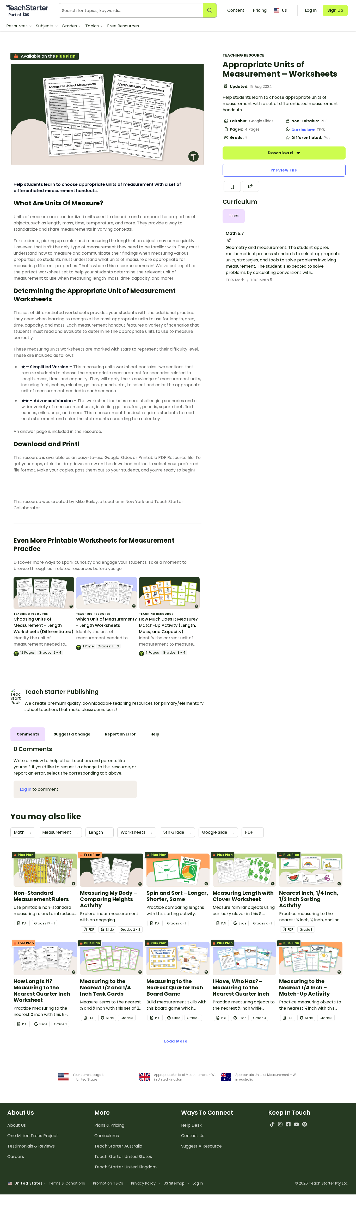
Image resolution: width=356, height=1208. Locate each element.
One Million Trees (32, 1136)
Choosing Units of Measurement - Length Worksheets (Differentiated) (43, 625)
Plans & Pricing (109, 1125)
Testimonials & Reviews (31, 1146)
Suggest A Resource (201, 1146)
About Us (16, 1125)
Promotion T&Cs (108, 1183)
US (284, 10)
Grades (70, 26)
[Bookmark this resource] (232, 186)
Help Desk (191, 1125)
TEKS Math (235, 280)
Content (236, 10)
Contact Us (192, 1136)
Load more (176, 1041)
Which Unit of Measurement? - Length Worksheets (106, 622)
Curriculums (106, 1136)
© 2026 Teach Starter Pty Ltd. (321, 1183)
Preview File (284, 170)
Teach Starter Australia (118, 1146)
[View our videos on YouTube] (296, 1124)
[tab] (234, 216)
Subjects (45, 26)
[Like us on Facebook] (288, 1124)
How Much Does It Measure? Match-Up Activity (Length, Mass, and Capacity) (168, 625)
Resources (17, 26)
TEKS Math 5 (261, 280)
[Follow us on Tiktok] (272, 1124)
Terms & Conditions (67, 1183)
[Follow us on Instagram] (280, 1124)
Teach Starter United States (123, 1157)
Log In (198, 1183)
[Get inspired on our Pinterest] (304, 1124)
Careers (15, 1157)
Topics (92, 26)
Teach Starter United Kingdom (125, 1167)
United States (27, 1183)
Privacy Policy (143, 1183)
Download (281, 153)
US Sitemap (174, 1183)
